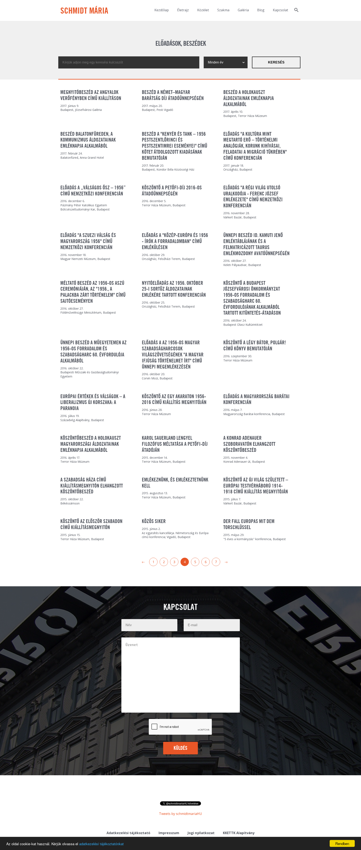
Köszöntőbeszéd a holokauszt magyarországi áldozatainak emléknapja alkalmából (90, 444)
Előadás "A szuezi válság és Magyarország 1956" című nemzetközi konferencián (88, 241)
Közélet (203, 10)
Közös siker (154, 521)
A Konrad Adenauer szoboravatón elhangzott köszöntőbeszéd (249, 444)
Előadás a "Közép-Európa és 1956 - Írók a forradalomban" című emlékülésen (175, 241)
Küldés (181, 748)
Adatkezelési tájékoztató (128, 833)
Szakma (223, 10)
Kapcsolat (280, 10)
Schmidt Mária (84, 11)
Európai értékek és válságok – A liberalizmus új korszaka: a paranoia (92, 402)
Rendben (342, 843)
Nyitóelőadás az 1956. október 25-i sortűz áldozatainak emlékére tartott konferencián (174, 289)
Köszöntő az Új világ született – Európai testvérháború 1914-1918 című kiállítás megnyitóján (255, 486)
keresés (276, 62)
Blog (260, 10)
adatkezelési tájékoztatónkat (101, 843)
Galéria (243, 10)
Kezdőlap (161, 10)
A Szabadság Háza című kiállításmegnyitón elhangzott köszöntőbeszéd (91, 486)
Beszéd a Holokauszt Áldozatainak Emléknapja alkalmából (248, 98)
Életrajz (183, 10)
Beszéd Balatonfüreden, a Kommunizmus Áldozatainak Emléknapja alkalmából (88, 140)
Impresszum (169, 833)
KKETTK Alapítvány (238, 833)
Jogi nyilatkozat (201, 833)
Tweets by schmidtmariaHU (180, 813)
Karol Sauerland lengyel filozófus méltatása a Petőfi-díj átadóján (175, 444)
